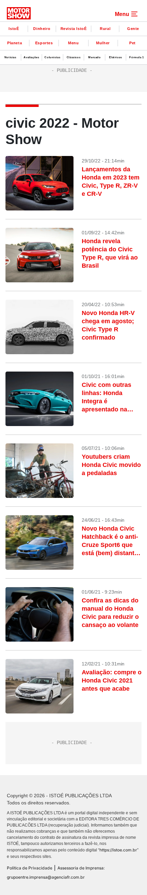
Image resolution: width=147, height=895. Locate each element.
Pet (132, 43)
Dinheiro (41, 29)
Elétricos (115, 57)
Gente (133, 29)
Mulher (103, 43)
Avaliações (31, 57)
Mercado (94, 57)
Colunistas (52, 57)
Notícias (10, 57)
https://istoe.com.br (118, 849)
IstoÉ (14, 29)
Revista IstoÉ (74, 29)
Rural (105, 29)
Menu (73, 43)
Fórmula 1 (136, 57)
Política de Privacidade (29, 867)
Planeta (14, 43)
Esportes (44, 43)
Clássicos (73, 57)
